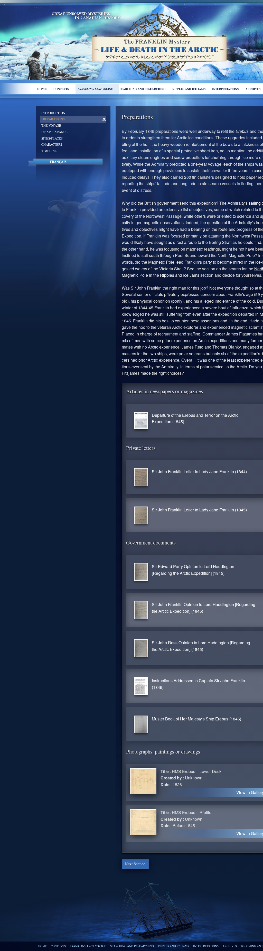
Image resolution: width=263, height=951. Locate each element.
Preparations (53, 119)
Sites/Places (52, 138)
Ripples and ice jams (188, 89)
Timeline (49, 151)
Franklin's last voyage (95, 89)
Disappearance (54, 132)
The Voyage (51, 125)
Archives (230, 946)
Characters (51, 144)
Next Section (135, 863)
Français (58, 161)
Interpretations (225, 89)
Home (41, 89)
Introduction (53, 113)
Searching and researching (143, 89)
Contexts (61, 89)
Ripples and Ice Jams (179, 275)
